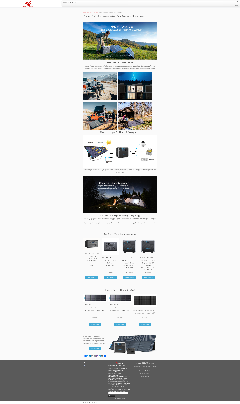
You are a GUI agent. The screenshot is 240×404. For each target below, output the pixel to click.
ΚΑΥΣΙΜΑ (127, 381)
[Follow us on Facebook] (71, 2)
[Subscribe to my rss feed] (63, 2)
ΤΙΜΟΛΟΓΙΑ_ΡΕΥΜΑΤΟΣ (114, 389)
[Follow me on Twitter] (67, 2)
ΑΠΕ (115, 367)
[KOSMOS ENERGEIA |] (27, 4)
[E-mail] (65, 2)
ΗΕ (115, 378)
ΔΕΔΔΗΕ (117, 370)
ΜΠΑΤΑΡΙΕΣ (111, 384)
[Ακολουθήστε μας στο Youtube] (73, 2)
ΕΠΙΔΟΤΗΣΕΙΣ (111, 378)
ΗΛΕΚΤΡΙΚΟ (112, 380)
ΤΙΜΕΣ (124, 386)
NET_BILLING (110, 365)
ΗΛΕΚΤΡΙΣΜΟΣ (111, 381)
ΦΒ (122, 389)
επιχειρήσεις (121, 391)
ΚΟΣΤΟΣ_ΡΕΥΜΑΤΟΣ (124, 383)
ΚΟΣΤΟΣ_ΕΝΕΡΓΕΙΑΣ (113, 383)
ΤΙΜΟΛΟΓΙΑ (118, 388)
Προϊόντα (96, 12)
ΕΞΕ (119, 373)
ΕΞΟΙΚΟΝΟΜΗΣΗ (113, 375)
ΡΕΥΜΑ (111, 386)
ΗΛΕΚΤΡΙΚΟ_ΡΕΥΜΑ (122, 380)
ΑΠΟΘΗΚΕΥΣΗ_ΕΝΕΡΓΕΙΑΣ (113, 368)
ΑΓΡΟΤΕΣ (121, 365)
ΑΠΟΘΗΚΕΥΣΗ (120, 367)
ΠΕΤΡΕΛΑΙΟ (129, 384)
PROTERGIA (115, 365)
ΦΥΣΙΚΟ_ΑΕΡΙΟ (127, 389)
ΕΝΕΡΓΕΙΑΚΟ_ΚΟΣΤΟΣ (113, 373)
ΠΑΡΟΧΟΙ (125, 384)
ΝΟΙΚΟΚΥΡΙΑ (118, 384)
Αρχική (91, 12)
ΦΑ (120, 389)
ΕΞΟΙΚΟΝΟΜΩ (126, 376)
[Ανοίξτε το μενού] (234, 5)
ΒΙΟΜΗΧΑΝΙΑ (111, 370)
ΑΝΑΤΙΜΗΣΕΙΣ (111, 367)
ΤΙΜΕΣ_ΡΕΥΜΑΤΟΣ (112, 388)
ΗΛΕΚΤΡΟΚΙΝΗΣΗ (117, 381)
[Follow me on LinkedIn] (69, 2)
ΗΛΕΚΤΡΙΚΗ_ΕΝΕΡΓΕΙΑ (121, 378)
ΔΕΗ (121, 370)
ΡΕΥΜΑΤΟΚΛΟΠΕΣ (118, 386)
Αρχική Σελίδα (86, 12)
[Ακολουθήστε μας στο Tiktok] (76, 2)
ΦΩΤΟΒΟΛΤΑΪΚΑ (113, 391)
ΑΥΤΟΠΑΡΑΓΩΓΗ (122, 368)
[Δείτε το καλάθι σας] (237, 1)
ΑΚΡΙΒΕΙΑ (126, 365)
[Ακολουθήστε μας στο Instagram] (74, 2)
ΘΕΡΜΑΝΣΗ (122, 381)
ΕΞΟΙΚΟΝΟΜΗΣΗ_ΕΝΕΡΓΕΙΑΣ (115, 376)
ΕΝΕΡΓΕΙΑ (112, 372)
